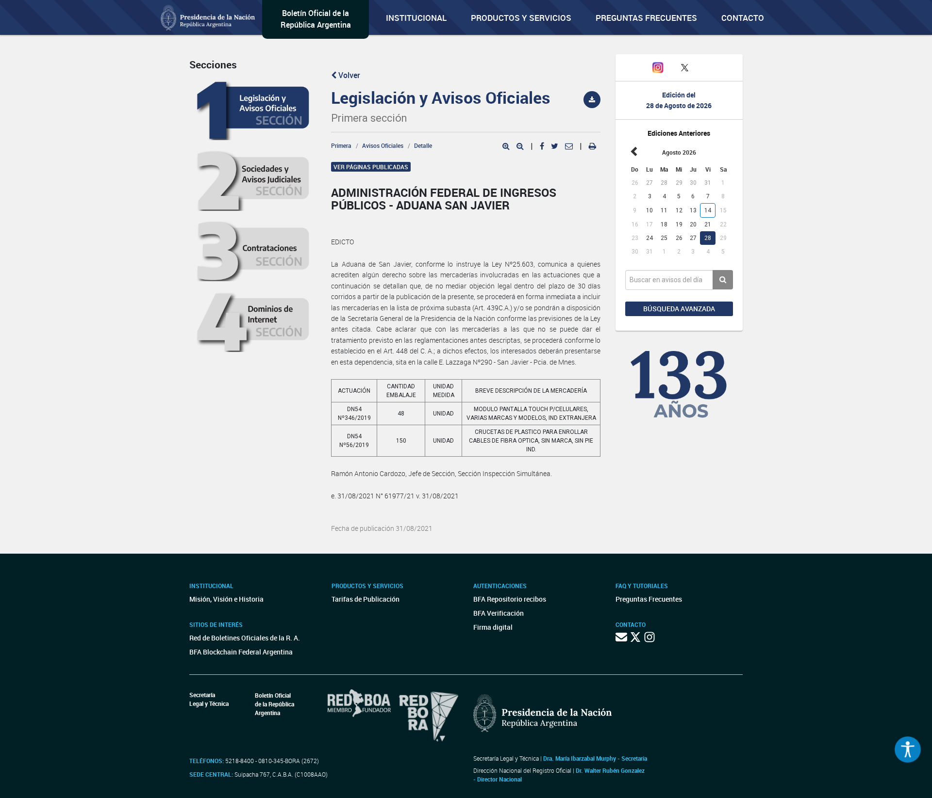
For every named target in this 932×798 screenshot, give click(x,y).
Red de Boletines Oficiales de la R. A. (244, 637)
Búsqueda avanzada (679, 308)
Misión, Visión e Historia (226, 599)
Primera (341, 145)
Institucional (416, 17)
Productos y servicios (521, 17)
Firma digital (493, 627)
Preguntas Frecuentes (646, 17)
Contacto (742, 17)
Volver (348, 75)
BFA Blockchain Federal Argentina (241, 651)
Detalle (423, 145)
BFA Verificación (498, 613)
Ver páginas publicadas (370, 167)
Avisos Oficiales (382, 145)
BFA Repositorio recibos (509, 599)
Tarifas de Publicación (365, 599)
